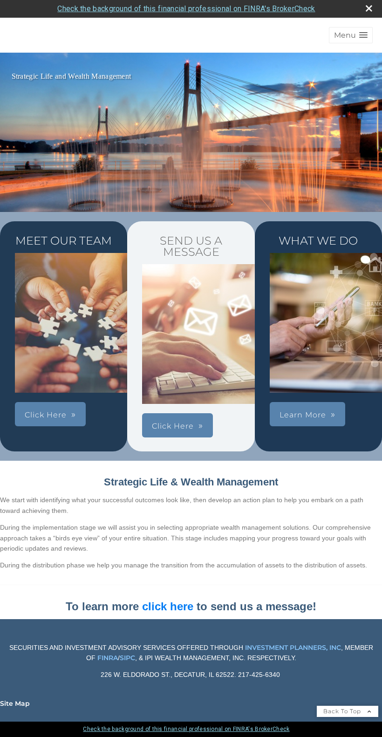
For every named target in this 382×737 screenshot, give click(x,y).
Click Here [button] (46, 414)
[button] (351, 35)
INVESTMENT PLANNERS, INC (293, 647)
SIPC (127, 658)
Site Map (15, 703)
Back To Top (343, 711)
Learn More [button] (303, 414)
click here (167, 606)
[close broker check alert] (369, 8)
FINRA (107, 658)
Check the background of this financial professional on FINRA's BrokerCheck (186, 8)
